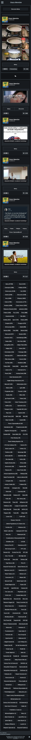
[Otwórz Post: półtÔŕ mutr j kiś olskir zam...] (15, 175)
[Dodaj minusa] (6, 69)
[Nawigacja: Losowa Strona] (15, 76)
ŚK (17, 738)
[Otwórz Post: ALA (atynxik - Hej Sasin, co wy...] (15, 214)
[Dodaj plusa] (4, 69)
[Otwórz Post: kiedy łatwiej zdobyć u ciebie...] (15, 135)
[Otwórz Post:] (15, 15)
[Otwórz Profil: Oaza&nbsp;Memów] (5, 19)
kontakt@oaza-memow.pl (18, 737)
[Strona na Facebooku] (29, 737)
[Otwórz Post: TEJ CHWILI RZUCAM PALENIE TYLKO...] (15, 258)
